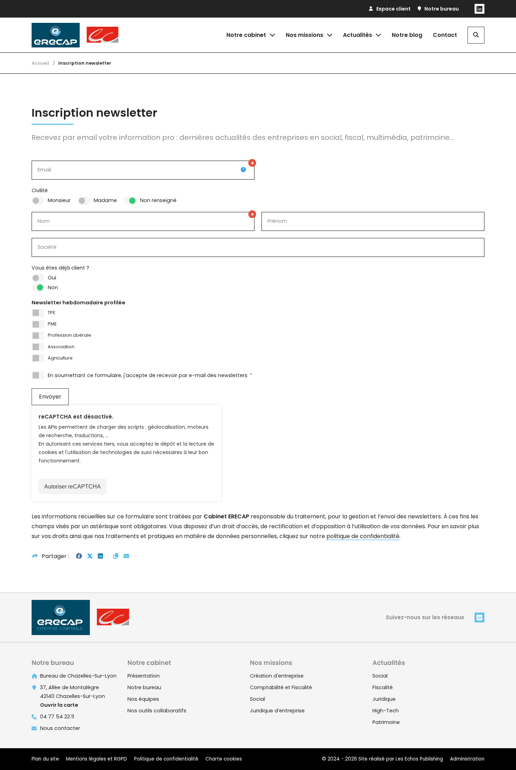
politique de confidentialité (362, 536)
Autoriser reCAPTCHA (72, 487)
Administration (467, 759)
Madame (105, 200)
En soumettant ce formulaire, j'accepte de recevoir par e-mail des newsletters (150, 375)
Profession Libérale (69, 335)
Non (53, 287)
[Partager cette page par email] (126, 556)
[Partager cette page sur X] (90, 556)
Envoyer (50, 397)
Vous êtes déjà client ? (60, 267)
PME (52, 324)
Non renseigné (158, 200)
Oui (52, 277)
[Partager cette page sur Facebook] (79, 556)
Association (61, 346)
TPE (51, 312)
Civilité (40, 190)
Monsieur (59, 200)
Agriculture (60, 358)
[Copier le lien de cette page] (115, 556)
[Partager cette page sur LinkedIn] (100, 556)
